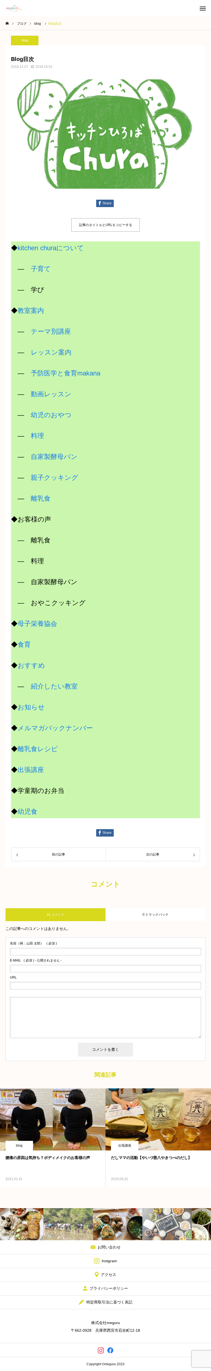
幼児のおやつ (51, 415)
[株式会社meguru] (13, 8)
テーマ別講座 (51, 331)
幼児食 (27, 811)
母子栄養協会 (37, 623)
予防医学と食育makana (65, 373)
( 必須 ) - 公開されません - (36, 960)
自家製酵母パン (54, 456)
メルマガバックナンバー (55, 728)
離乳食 (41, 498)
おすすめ (31, 665)
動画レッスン (51, 394)
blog (24, 40)
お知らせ (31, 707)
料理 (37, 435)
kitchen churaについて (51, 248)
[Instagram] (101, 1350)
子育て (41, 268)
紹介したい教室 (54, 686)
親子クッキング (54, 477)
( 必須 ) (33, 943)
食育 (24, 644)
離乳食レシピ (38, 749)
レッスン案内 (51, 352)
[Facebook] (110, 1350)
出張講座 (31, 769)
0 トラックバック (155, 914)
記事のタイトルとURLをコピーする (105, 225)
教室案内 (31, 310)
